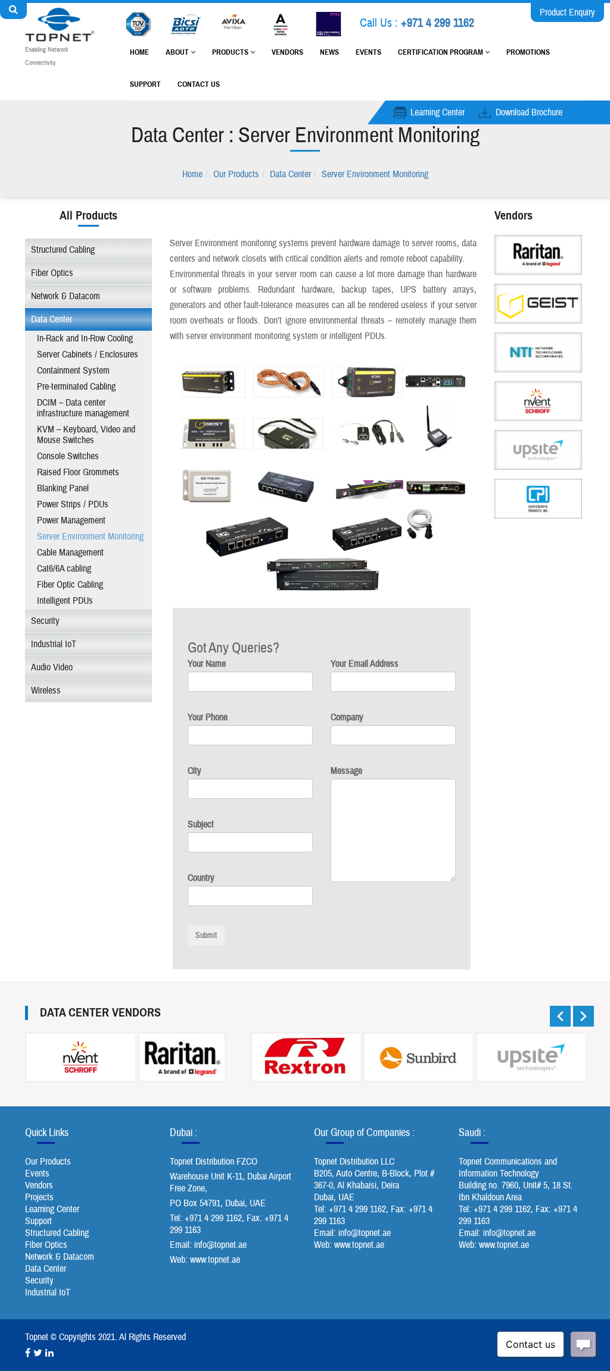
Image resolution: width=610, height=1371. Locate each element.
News (329, 52)
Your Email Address (365, 664)
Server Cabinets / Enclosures (87, 354)
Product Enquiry (567, 12)
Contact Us (199, 84)
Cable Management (70, 553)
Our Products (236, 174)
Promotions (528, 52)
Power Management (71, 520)
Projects (39, 1197)
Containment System (73, 371)
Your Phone (208, 717)
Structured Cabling (63, 250)
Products (231, 52)
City (194, 771)
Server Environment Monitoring (375, 174)
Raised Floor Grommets (78, 472)
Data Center (290, 174)
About (178, 52)
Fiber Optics (52, 273)
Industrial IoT (53, 644)
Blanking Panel (63, 488)
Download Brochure (529, 112)
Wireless (46, 691)
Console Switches (68, 456)
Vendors (287, 52)
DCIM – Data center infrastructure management (83, 408)
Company (347, 717)
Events (368, 52)
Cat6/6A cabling (64, 569)
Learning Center (437, 112)
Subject (201, 824)
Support (145, 84)
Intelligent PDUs (65, 601)
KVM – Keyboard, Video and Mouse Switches (86, 434)
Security (45, 621)
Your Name (207, 664)
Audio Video (52, 667)
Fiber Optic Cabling (70, 585)
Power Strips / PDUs (72, 504)
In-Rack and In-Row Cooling (85, 338)
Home (139, 52)
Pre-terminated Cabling (76, 387)
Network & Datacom (65, 296)
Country (201, 878)
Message (346, 771)
